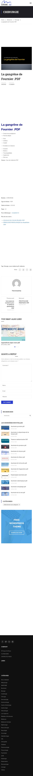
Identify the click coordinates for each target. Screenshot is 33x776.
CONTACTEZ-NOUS (6, 656)
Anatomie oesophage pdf (18, 486)
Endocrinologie (5, 702)
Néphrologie (4, 725)
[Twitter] (23, 269)
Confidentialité (5, 654)
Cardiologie (4, 694)
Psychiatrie (4, 753)
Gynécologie (4, 708)
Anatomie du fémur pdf (18, 457)
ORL (2, 739)
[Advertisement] (16, 34)
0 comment (11, 84)
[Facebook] (20, 269)
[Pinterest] (27, 269)
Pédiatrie (3, 744)
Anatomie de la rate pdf (18, 492)
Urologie (3, 767)
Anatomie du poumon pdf (18, 445)
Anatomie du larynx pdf (18, 451)
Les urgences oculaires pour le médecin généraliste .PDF (9, 304)
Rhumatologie (4, 764)
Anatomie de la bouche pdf (19, 463)
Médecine (9, 20)
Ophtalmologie (5, 736)
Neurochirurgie (5, 727)
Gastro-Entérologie (6, 705)
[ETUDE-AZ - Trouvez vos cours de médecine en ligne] (6, 3)
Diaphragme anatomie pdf (19, 475)
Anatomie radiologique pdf (19, 481)
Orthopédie (4, 741)
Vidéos (3, 770)
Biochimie (3, 688)
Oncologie (3, 733)
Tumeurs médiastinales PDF (19, 439)
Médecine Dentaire (6, 722)
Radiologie (4, 758)
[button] (14, 346)
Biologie (3, 691)
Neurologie (4, 730)
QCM (2, 756)
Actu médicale (5, 679)
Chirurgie (17, 20)
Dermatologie (4, 699)
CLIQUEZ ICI (15, 213)
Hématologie (4, 710)
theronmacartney (16, 290)
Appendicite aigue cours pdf (10, 342)
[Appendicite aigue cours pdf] (13, 332)
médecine (22, 266)
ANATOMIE (4, 685)
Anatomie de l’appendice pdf (19, 469)
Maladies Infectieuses (7, 716)
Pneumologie (4, 750)
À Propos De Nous (6, 651)
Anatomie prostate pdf (17, 426)
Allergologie (4, 682)
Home (2, 20)
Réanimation (4, 761)
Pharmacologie (5, 747)
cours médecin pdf (14, 266)
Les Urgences (4, 713)
